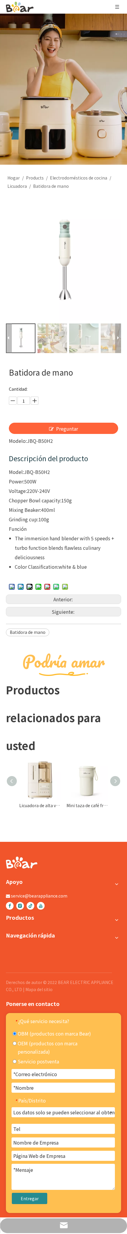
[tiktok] (30, 905)
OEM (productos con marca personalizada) (47, 1047)
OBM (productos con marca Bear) (54, 1033)
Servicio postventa (38, 1061)
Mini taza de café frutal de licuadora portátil (87, 805)
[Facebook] (10, 905)
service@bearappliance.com (39, 896)
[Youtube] (41, 905)
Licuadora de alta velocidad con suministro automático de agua (40, 805)
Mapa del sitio (39, 989)
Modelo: (18, 440)
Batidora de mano (27, 632)
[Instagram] (20, 905)
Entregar (30, 1198)
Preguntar (67, 428)
